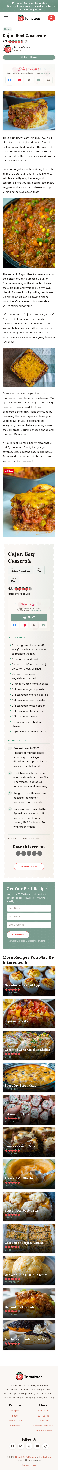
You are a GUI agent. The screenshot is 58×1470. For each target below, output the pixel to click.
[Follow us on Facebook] (12, 1446)
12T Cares (43, 1415)
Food (15, 1415)
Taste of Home (34, 838)
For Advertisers (43, 1430)
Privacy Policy (29, 1464)
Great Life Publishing (25, 1456)
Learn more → (46, 73)
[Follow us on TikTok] (45, 1446)
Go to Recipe (30, 57)
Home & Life (15, 1420)
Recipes (14, 1410)
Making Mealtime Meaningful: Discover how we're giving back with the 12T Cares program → (29, 6)
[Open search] (51, 18)
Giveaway (43, 1420)
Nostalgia (15, 1425)
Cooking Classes (42, 1425)
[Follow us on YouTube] (37, 1446)
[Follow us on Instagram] (21, 1446)
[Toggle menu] (6, 17)
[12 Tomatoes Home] (29, 1376)
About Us (43, 1410)
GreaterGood (45, 1456)
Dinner (7, 29)
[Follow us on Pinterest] (29, 1446)
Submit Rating (29, 866)
